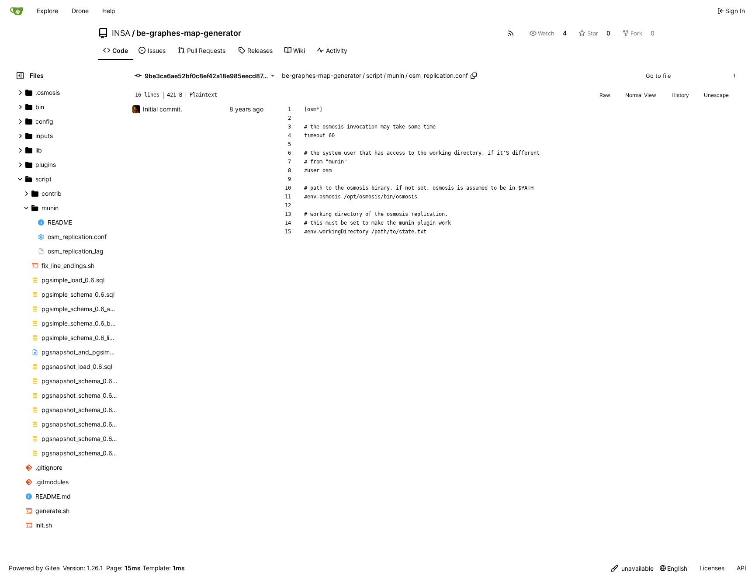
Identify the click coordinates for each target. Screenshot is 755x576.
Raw (604, 95)
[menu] (632, 568)
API (741, 568)
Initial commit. (162, 109)
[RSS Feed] (510, 33)
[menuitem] (115, 51)
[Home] (16, 11)
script (374, 75)
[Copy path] (474, 76)
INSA (121, 33)
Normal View (640, 95)
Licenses (712, 568)
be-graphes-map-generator (188, 33)
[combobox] (690, 75)
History (680, 95)
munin (395, 75)
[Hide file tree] (20, 75)
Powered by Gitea (34, 568)
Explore (47, 10)
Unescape (716, 95)
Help (108, 10)
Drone (80, 10)
